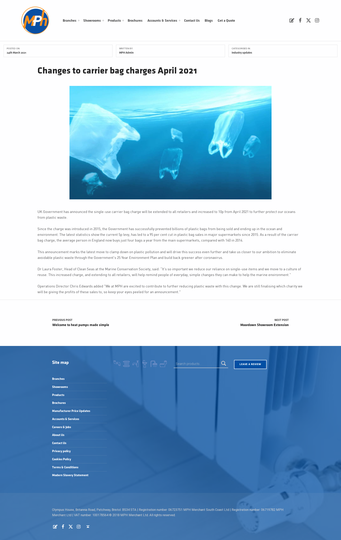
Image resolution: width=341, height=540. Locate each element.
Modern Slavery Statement (70, 475)
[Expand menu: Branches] (79, 20)
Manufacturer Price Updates (71, 411)
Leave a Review (250, 364)
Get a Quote (226, 20)
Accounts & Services (162, 20)
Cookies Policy (61, 459)
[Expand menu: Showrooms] (103, 20)
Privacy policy (61, 451)
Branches (69, 20)
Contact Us (192, 20)
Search (223, 364)
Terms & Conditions (65, 467)
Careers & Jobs (61, 427)
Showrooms (92, 20)
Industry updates (242, 52)
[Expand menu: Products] (123, 20)
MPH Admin (126, 52)
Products (114, 20)
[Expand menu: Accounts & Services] (180, 20)
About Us (58, 435)
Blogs (209, 20)
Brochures (135, 20)
